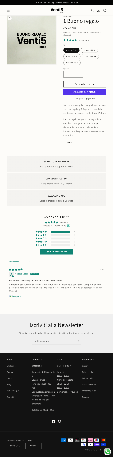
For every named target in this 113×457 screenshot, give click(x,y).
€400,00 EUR (72, 62)
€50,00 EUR (71, 50)
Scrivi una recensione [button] (56, 251)
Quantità (66, 69)
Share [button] (69, 142)
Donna (10, 372)
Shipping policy (89, 390)
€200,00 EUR (90, 56)
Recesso (85, 397)
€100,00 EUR (89, 50)
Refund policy (88, 378)
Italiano (33, 446)
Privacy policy (88, 372)
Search (85, 366)
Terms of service (89, 384)
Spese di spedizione (84, 32)
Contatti (10, 397)
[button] (8, 10)
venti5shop (93, 450)
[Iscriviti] (78, 341)
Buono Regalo (13, 390)
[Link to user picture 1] (15, 301)
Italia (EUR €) (15, 446)
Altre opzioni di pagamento (85, 99)
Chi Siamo (11, 366)
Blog (9, 384)
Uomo (9, 378)
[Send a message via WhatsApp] (108, 452)
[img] (16, 269)
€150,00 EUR (72, 56)
